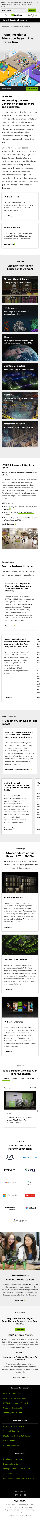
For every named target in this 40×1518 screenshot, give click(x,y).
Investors (17, 1393)
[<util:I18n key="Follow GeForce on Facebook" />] (13, 1495)
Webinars (21, 1431)
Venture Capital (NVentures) (14, 1398)
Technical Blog (9, 1431)
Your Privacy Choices (25, 1505)
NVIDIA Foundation (10, 1403)
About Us (7, 1393)
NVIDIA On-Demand (11, 1445)
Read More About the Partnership (17, 770)
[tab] (6, 1078)
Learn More (8, 216)
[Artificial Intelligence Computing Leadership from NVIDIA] (16, 15)
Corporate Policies (11, 1510)
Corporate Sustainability (13, 1408)
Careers (19, 1413)
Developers (7, 1459)
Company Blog (20, 1426)
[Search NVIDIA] (6, 15)
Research (24, 1403)
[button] (28, 16)
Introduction (6, 89)
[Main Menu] (2, 15)
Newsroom (7, 1426)
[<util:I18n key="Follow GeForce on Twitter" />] (20, 1495)
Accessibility (27, 1507)
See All (33, 1088)
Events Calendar (24, 1436)
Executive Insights (10, 1464)
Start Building (9, 244)
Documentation (26, 1469)
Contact (20, 1512)
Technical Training (10, 1473)
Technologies (8, 1413)
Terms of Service (13, 1507)
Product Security (27, 1510)
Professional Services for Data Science (18, 1478)
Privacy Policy (10, 1505)
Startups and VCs (10, 1469)
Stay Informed (9, 1436)
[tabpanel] (20, 1109)
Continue (32, 10)
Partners (18, 1459)
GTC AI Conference (10, 1441)
